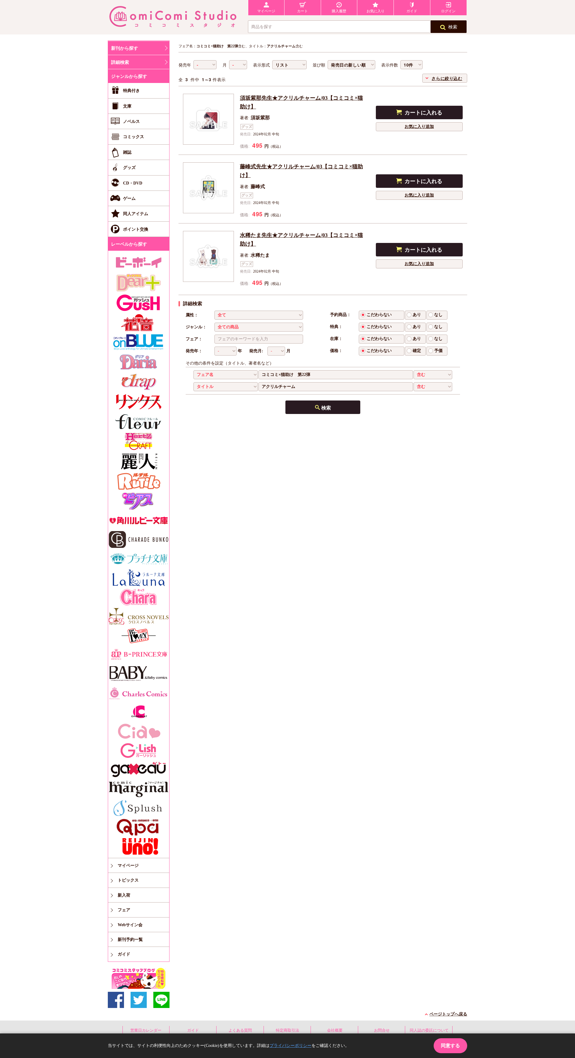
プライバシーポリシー (290, 1045)
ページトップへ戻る (448, 1014)
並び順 (319, 65)
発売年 (184, 65)
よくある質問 (240, 1030)
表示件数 (389, 65)
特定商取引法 (287, 1030)
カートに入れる (423, 113)
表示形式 (261, 65)
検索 (452, 27)
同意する (450, 1045)
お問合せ (382, 1030)
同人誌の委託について (429, 1030)
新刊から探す (124, 48)
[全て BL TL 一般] (258, 315)
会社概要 (335, 1030)
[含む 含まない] (433, 374)
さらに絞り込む (447, 78)
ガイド (193, 1030)
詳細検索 (120, 62)
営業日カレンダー (145, 1030)
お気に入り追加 (419, 126)
